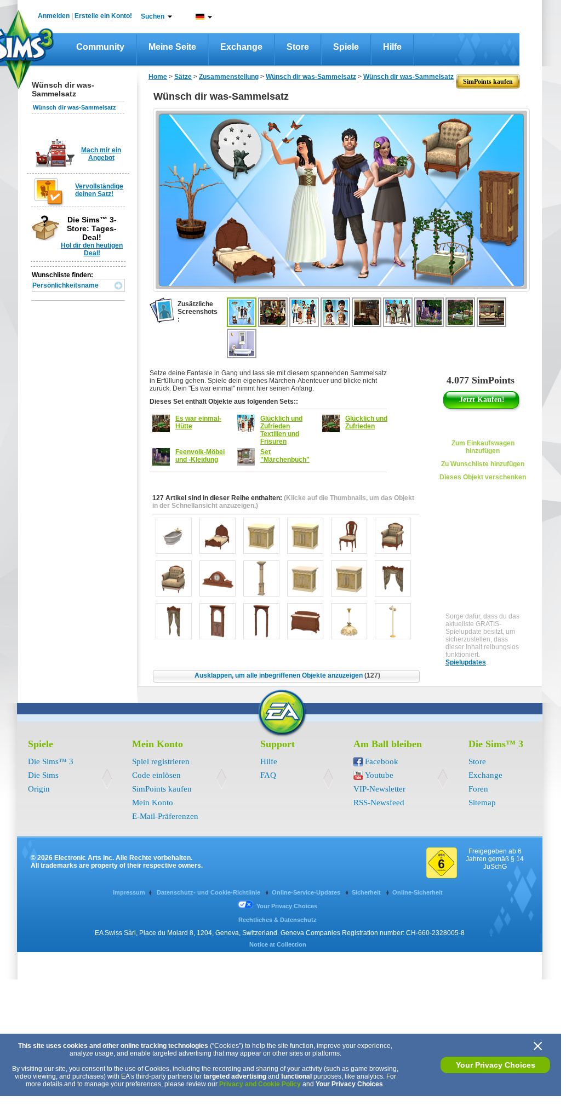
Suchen (152, 16)
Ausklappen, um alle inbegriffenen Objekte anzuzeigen (287, 675)
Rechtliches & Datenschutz (277, 919)
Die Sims (43, 775)
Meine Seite (172, 46)
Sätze (183, 77)
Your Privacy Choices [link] (286, 906)
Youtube (379, 775)
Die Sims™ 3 (50, 761)
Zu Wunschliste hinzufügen (482, 464)
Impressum (129, 892)
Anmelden (54, 16)
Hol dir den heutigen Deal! (92, 249)
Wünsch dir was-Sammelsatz (74, 107)
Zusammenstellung (229, 77)
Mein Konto (152, 802)
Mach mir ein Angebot (101, 154)
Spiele (346, 46)
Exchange (241, 46)
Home (157, 77)
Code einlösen (156, 775)
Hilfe (392, 46)
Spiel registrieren (161, 761)
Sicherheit (367, 892)
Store (298, 46)
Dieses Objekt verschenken (482, 477)
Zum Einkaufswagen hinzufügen (482, 447)
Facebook (381, 761)
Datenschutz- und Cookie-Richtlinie (209, 892)
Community (100, 46)
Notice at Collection (277, 944)
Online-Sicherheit (417, 892)
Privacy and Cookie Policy (260, 1084)
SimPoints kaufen (162, 788)
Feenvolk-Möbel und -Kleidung (200, 455)
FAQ (268, 775)
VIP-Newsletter (379, 788)
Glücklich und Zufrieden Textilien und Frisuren (281, 430)
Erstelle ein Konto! (103, 16)
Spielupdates (465, 662)
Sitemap (482, 802)
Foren (478, 788)
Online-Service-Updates (307, 892)
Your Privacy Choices (495, 1065)
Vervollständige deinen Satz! (99, 190)
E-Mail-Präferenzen (165, 816)
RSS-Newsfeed (378, 802)
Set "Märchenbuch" (285, 455)
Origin (39, 788)
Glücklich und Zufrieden (366, 422)
